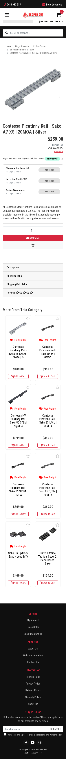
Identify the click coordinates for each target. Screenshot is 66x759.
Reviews (11, 292)
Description (13, 267)
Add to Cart (20, 376)
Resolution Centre (33, 633)
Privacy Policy (33, 683)
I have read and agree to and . (34, 735)
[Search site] (6, 33)
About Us (33, 648)
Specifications (14, 275)
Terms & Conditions (36, 735)
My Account (33, 620)
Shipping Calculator (17, 284)
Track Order (33, 627)
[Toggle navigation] (7, 15)
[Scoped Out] (33, 14)
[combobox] (36, 33)
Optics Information (33, 655)
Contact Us (33, 662)
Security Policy (33, 697)
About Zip (33, 704)
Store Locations (53, 4)
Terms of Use (33, 676)
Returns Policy (33, 690)
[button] (28, 318)
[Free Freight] (18, 328)
